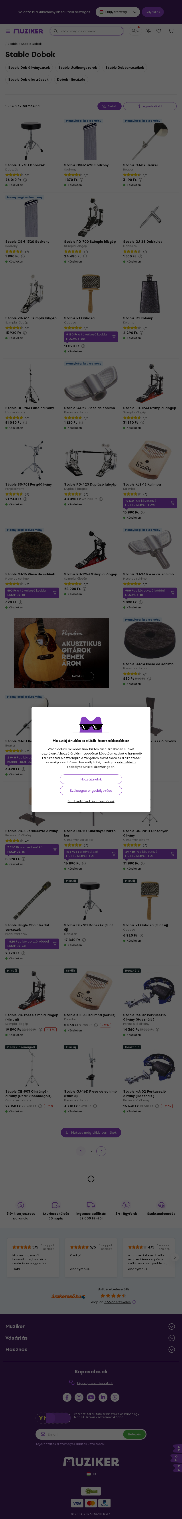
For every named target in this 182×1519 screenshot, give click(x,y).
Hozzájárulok (91, 779)
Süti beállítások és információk (91, 801)
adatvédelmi (126, 762)
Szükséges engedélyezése (91, 790)
